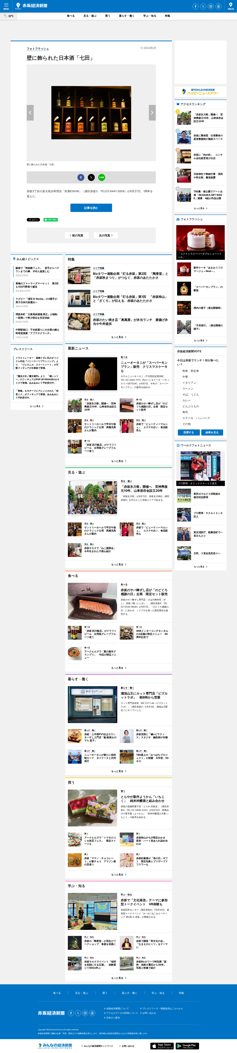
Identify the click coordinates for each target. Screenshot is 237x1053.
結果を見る (212, 432)
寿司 (185, 412)
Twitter (203, 6)
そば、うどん (190, 394)
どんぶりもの (190, 406)
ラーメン (187, 388)
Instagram (211, 6)
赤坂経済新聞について (117, 1008)
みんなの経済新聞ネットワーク (55, 1046)
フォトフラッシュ (38, 48)
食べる (71, 15)
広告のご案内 (113, 1017)
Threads (218, 6)
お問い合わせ (149, 1013)
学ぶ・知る (149, 15)
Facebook (195, 6)
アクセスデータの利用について (122, 1013)
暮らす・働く (127, 15)
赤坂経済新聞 (31, 6)
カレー (186, 400)
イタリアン (189, 382)
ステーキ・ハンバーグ (196, 418)
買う (107, 15)
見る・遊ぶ (89, 15)
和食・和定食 (190, 370)
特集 (167, 15)
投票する (189, 432)
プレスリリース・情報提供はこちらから (162, 1008)
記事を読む (91, 208)
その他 (186, 423)
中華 (185, 376)
